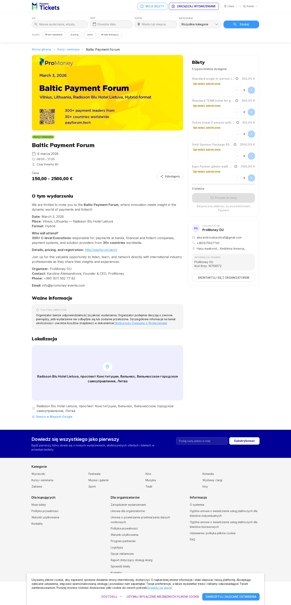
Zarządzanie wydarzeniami (128, 504)
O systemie (197, 504)
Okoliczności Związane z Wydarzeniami (140, 323)
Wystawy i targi (212, 480)
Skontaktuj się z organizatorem (223, 277)
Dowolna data (107, 24)
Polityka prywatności (44, 511)
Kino (148, 473)
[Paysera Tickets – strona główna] (45, 6)
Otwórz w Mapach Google (52, 416)
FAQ (192, 539)
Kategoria (186, 18)
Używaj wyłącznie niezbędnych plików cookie (163, 596)
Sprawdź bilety (120, 566)
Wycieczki (38, 473)
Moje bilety (152, 6)
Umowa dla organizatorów (128, 511)
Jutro (90, 34)
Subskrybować (244, 440)
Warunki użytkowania (45, 517)
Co (33, 18)
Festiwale (94, 473)
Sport (92, 486)
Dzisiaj (75, 34)
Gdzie (138, 18)
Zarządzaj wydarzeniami (193, 6)
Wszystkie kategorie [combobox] (194, 24)
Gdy (92, 18)
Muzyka (151, 480)
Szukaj (244, 24)
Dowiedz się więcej (159, 587)
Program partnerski (123, 541)
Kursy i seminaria (68, 49)
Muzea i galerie (98, 480)
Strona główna (41, 49)
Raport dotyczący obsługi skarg (131, 560)
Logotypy (117, 547)
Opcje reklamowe (122, 553)
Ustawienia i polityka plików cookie (213, 533)
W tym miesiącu (110, 34)
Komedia (208, 473)
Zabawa (36, 486)
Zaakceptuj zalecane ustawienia (230, 596)
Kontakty (37, 523)
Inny (205, 486)
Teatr (149, 486)
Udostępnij (170, 176)
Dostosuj (112, 596)
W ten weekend (54, 34)
